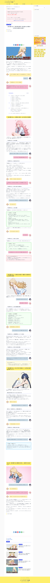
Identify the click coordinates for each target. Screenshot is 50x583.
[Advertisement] (18, 37)
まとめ (38, 49)
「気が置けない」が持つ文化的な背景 (15, 106)
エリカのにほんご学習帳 (9, 2)
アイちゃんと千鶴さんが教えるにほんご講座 (25, 579)
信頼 (9, 539)
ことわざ (36, 49)
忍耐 (38, 54)
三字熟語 (42, 49)
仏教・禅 (42, 51)
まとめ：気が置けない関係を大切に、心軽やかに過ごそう (18, 113)
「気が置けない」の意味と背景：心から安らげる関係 (18, 95)
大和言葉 (36, 54)
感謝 (40, 54)
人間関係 (8, 539)
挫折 (35, 56)
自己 (42, 56)
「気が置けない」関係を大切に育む (15, 111)
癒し (40, 56)
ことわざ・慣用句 (9, 538)
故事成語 (38, 56)
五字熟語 (36, 51)
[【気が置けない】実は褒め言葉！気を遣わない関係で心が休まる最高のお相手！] (20, 45)
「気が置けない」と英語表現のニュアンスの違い (17, 105)
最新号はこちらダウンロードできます (19, 20)
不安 (44, 49)
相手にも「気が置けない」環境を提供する (16, 110)
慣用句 (11, 539)
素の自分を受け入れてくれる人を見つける (16, 109)
